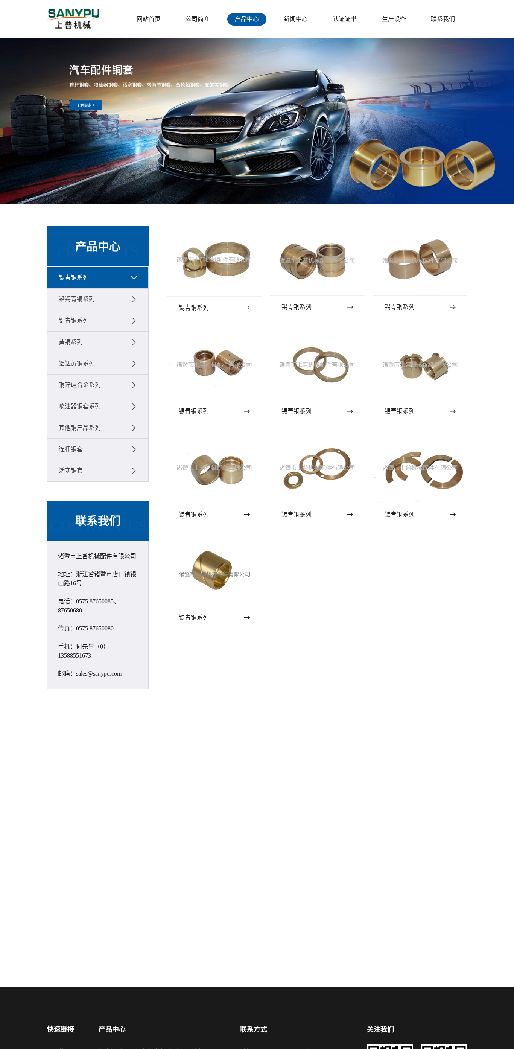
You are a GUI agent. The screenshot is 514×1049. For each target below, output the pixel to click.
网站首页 (149, 19)
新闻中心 (296, 19)
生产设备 (394, 19)
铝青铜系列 (74, 320)
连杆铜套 (71, 449)
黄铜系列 (71, 342)
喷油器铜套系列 (80, 406)
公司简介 (198, 19)
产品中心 (247, 19)
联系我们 (443, 19)
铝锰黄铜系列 (77, 363)
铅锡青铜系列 (77, 299)
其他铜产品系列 (80, 428)
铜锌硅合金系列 (80, 385)
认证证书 (345, 19)
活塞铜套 (71, 470)
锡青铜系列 (74, 277)
